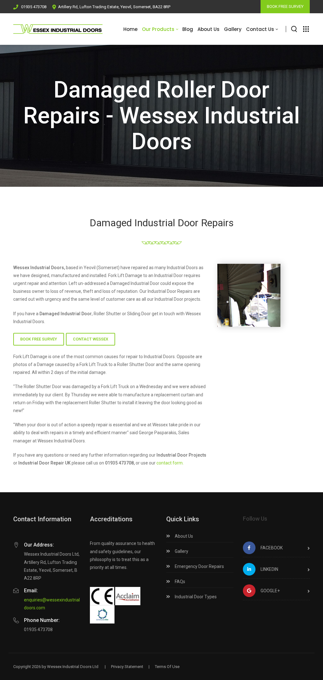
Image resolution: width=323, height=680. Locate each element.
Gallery (181, 551)
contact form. (170, 462)
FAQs (179, 581)
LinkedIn (269, 569)
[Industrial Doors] (58, 29)
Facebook (272, 547)
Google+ (270, 590)
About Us (183, 536)
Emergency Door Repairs (199, 566)
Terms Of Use (167, 666)
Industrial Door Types (195, 596)
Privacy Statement (127, 666)
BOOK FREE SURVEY (285, 6)
